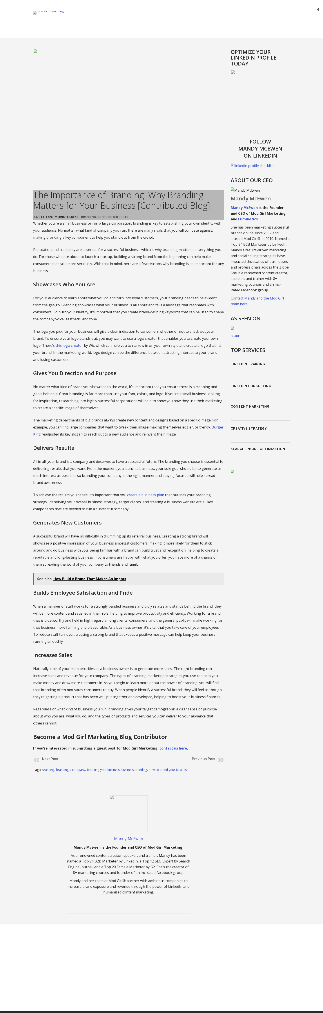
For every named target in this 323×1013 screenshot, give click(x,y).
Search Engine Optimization (258, 460)
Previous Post (203, 759)
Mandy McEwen (128, 838)
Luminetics (248, 219)
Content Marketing (250, 412)
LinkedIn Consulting (251, 388)
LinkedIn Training (248, 364)
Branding (88, 217)
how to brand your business (168, 770)
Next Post (50, 759)
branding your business (103, 770)
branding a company (70, 770)
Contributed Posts (112, 217)
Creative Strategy (249, 436)
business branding (134, 770)
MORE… (236, 336)
